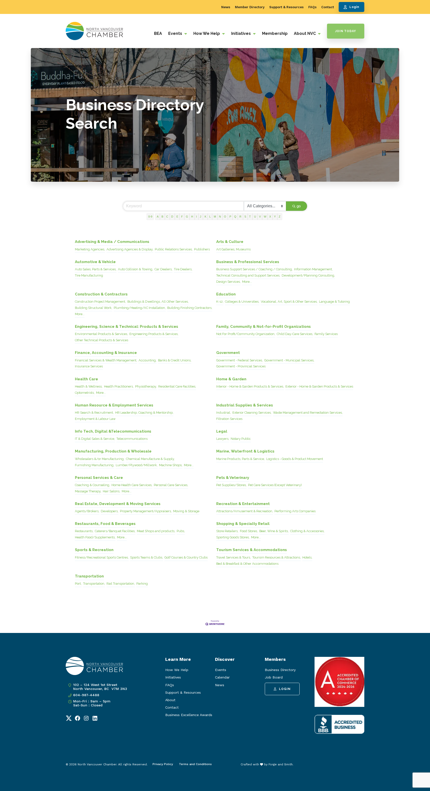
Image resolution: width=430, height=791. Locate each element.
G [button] (187, 216)
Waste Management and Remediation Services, (308, 412)
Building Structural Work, (93, 308)
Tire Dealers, (183, 269)
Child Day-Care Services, (295, 334)
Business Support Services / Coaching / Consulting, (254, 269)
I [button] (196, 216)
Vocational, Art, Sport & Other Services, (289, 301)
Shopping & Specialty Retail (242, 523)
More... (247, 281)
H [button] (192, 216)
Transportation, (94, 583)
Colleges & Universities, (242, 301)
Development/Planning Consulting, (308, 275)
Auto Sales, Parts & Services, (95, 269)
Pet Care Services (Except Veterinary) (275, 485)
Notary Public (241, 439)
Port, (78, 583)
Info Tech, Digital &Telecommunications (113, 431)
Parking (142, 583)
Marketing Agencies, (90, 249)
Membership (275, 33)
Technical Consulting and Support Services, (248, 275)
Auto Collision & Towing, (135, 269)
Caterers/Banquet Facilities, (115, 531)
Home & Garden (231, 379)
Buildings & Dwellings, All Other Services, (158, 301)
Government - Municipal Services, (289, 360)
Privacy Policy (163, 764)
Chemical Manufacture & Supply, (150, 459)
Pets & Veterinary (232, 477)
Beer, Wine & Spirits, (274, 531)
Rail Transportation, (121, 583)
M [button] (215, 216)
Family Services (326, 334)
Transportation (89, 576)
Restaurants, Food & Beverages (105, 523)
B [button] (162, 216)
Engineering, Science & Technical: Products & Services (126, 326)
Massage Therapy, (88, 491)
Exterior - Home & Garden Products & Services (319, 386)
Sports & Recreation (94, 550)
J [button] (200, 216)
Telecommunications (132, 439)
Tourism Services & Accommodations (251, 550)
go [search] (299, 206)
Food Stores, (249, 531)
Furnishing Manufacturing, (94, 465)
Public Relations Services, (174, 249)
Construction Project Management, (100, 301)
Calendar (222, 677)
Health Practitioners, (119, 386)
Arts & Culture (229, 241)
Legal (221, 431)
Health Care (86, 379)
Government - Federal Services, (239, 360)
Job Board (274, 677)
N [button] (220, 216)
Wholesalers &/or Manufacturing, (99, 459)
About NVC (305, 33)
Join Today (345, 31)
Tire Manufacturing (89, 275)
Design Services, (228, 281)
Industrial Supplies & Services (244, 405)
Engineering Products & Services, (153, 334)
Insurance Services (89, 366)
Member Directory (250, 7)
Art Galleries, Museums (233, 249)
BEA (158, 33)
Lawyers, (222, 439)
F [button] (182, 216)
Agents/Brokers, (87, 511)
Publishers (202, 249)
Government (228, 352)
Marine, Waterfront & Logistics (245, 451)
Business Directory (280, 670)
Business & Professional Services (247, 262)
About (170, 700)
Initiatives (241, 33)
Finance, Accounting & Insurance (106, 352)
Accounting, (148, 360)
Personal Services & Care (99, 477)
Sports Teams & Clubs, (146, 557)
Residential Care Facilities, (177, 386)
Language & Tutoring (334, 301)
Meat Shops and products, (156, 531)
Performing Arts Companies (295, 511)
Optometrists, (85, 393)
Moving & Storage (186, 511)
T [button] (250, 216)
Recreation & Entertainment (243, 504)
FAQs (312, 7)
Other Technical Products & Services (101, 340)
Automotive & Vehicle (95, 262)
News (225, 7)
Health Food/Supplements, (95, 537)
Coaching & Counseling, (92, 485)
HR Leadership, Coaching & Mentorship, (144, 412)
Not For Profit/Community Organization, (245, 334)
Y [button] (275, 216)
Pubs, (181, 531)
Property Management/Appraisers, (146, 511)
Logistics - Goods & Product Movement (294, 459)
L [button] (210, 216)
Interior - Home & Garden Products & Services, (250, 386)
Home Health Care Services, (131, 485)
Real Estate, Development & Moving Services (118, 504)
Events (175, 33)
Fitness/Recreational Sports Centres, (102, 557)
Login (354, 7)
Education (226, 294)
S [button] (245, 216)
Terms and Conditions (195, 764)
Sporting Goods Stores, (233, 537)
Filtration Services (229, 419)
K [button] (205, 216)
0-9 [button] (150, 216)
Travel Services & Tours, (233, 557)
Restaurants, (84, 531)
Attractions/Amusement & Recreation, (244, 511)
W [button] (265, 216)
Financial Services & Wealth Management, (106, 360)
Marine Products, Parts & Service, (240, 459)
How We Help (207, 33)
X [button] (270, 216)
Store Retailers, (227, 531)
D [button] (172, 216)
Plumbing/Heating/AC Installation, (140, 308)
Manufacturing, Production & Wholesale (113, 451)
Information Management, (313, 269)
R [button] (240, 216)
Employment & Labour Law (95, 419)
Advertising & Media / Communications (112, 241)
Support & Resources (286, 7)
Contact (327, 7)
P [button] (230, 216)
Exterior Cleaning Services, (251, 412)
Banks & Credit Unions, (174, 360)
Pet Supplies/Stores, (231, 485)
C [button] (167, 216)
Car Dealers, (163, 269)
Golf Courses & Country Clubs (186, 557)
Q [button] (235, 216)
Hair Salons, (111, 491)
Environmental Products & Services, (101, 334)
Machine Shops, (170, 465)
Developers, (109, 511)
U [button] (255, 216)
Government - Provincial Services (241, 366)
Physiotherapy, (146, 386)
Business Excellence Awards (188, 715)
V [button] (260, 216)
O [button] (225, 216)
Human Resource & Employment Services (114, 405)
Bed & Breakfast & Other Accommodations (247, 563)
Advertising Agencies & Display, (130, 249)
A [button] (158, 216)
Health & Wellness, (89, 386)
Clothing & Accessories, (307, 531)
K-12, (219, 301)
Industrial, (223, 412)
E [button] (177, 216)
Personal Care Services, (171, 485)
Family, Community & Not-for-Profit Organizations (263, 326)
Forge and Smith (281, 764)
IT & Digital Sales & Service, (95, 439)
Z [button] (279, 216)
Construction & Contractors (101, 294)
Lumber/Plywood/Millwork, (137, 465)
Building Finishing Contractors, (189, 308)
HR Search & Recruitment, (94, 412)
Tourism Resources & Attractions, (276, 557)
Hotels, (307, 557)
